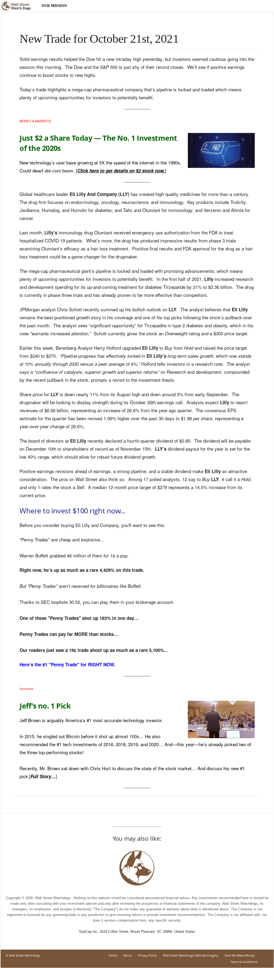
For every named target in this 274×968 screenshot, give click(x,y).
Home (113, 955)
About (127, 955)
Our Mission (54, 6)
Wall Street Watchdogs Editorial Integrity (190, 955)
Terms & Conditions (243, 962)
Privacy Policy (147, 955)
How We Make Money (239, 955)
